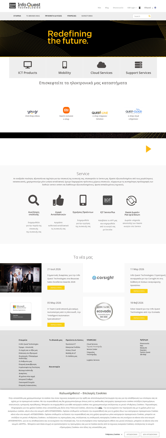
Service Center (92, 349)
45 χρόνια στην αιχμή (27, 376)
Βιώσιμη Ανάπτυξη (26, 370)
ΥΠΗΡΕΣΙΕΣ (91, 340)
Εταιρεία (23, 340)
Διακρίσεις (23, 373)
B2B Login (131, 8)
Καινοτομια (87, 16)
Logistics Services (93, 360)
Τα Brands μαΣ (33, 16)
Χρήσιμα (143, 339)
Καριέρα (143, 350)
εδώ (100, 408)
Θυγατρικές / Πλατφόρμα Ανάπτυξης (28, 357)
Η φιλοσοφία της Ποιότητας (29, 367)
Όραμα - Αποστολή (26, 347)
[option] (83, 38)
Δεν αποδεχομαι (150, 434)
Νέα (99, 8)
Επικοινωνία (118, 8)
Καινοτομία (54, 366)
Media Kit (143, 348)
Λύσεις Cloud (71, 350)
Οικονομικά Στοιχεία (26, 382)
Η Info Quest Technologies (28, 344)
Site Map (143, 354)
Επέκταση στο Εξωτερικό (28, 353)
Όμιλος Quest (145, 352)
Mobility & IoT (71, 353)
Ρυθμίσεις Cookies (113, 434)
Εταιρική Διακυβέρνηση (27, 364)
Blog (107, 8)
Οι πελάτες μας (71, 356)
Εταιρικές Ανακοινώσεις (27, 385)
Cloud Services (92, 344)
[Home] (24, 5)
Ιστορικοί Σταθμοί (26, 379)
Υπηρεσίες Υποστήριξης (92, 353)
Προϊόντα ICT (71, 344)
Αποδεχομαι (132, 434)
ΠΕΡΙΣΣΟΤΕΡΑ (56, 288)
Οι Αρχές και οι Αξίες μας (28, 350)
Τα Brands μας (56, 340)
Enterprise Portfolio (73, 347)
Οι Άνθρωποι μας (25, 361)
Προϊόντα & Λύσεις (75, 340)
